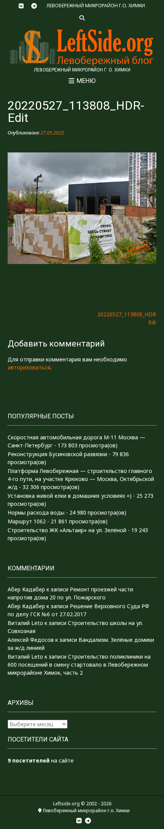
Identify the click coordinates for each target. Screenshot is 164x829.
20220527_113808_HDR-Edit (127, 318)
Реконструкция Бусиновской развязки (57, 454)
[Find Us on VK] (20, 6)
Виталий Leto (25, 623)
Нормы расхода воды (36, 512)
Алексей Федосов (31, 639)
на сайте (41, 760)
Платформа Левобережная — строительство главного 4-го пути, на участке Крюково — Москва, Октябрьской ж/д (81, 479)
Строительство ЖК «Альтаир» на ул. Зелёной (67, 530)
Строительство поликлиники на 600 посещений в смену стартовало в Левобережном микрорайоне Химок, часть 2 (79, 664)
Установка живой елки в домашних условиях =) (70, 495)
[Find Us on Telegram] (33, 6)
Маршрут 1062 (27, 521)
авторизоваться (29, 367)
